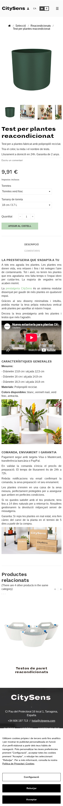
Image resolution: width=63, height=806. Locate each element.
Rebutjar (31, 788)
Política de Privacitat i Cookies (18, 763)
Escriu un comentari (12, 160)
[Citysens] (15, 8)
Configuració (31, 777)
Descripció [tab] (31, 244)
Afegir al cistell (19, 226)
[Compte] (28, 8)
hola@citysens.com (43, 720)
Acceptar (31, 799)
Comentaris (32, 250)
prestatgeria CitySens (19, 288)
